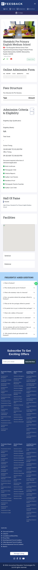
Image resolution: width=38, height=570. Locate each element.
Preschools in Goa (5, 420)
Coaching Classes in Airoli (31, 449)
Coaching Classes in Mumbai (31, 388)
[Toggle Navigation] (35, 3)
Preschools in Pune (6, 401)
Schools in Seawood (19, 494)
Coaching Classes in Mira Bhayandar (31, 384)
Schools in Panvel (18, 487)
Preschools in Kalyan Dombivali (6, 380)
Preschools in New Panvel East (5, 495)
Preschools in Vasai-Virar (6, 417)
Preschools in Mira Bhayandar (5, 384)
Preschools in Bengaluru (4, 376)
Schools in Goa (17, 415)
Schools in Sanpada (18, 491)
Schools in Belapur (18, 451)
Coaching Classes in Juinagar (31, 460)
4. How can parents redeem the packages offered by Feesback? (17, 298)
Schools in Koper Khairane (18, 468)
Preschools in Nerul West (6, 487)
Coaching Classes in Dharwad (31, 436)
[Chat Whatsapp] (36, 283)
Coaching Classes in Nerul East (31, 486)
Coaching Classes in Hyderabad (31, 418)
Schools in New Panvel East (17, 483)
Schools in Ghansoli (18, 453)
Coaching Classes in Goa (31, 425)
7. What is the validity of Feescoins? (13, 313)
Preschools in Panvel (6, 498)
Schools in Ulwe (17, 496)
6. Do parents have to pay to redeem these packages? (17, 308)
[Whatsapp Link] (14, 558)
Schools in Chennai (18, 405)
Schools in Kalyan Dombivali (18, 379)
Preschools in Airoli (6, 449)
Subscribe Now (30, 361)
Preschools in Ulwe (6, 510)
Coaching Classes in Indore (31, 429)
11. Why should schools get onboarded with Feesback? (15, 334)
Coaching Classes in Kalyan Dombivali (31, 380)
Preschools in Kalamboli (4, 463)
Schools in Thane (18, 399)
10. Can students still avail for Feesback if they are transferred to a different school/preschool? (17, 328)
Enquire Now (31, 59)
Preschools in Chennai (4, 410)
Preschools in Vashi (6, 512)
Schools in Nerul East (19, 473)
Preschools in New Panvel (5, 491)
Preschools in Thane (6, 403)
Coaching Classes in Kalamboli (31, 464)
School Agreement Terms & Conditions (12, 540)
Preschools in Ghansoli (4, 455)
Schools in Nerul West (18, 476)
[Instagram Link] (20, 558)
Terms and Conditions (8, 531)
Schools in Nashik (18, 390)
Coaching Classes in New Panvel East (31, 498)
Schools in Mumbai (18, 386)
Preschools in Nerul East (6, 484)
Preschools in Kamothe (4, 466)
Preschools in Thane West (6, 406)
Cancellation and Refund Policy (10, 536)
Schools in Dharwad (19, 422)
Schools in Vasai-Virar (18, 411)
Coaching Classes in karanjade (31, 471)
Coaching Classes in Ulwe (31, 516)
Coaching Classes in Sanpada (31, 509)
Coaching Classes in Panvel (31, 501)
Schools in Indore (18, 417)
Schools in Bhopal (18, 419)
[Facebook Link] (17, 558)
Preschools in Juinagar (4, 459)
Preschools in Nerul (6, 481)
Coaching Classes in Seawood (31, 513)
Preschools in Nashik (6, 395)
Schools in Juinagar (18, 455)
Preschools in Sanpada (4, 503)
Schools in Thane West (18, 402)
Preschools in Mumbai (4, 388)
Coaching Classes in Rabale (31, 505)
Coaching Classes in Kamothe (31, 468)
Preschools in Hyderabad (4, 413)
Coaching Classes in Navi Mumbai (31, 399)
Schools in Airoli (18, 449)
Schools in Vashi (18, 498)
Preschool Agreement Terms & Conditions (13, 544)
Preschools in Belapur (4, 451)
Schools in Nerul (18, 471)
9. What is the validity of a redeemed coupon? (15, 322)
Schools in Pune (17, 396)
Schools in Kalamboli (19, 458)
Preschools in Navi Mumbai (5, 397)
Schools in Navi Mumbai (17, 393)
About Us (5, 546)
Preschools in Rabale (6, 500)
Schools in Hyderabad (16, 408)
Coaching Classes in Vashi (31, 520)
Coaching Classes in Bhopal (31, 433)
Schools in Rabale (18, 489)
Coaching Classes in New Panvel (31, 494)
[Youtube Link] (23, 558)
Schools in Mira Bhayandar (17, 382)
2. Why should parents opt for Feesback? (14, 288)
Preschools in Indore (6, 423)
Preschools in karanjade (4, 470)
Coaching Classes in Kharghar (31, 475)
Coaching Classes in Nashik (31, 395)
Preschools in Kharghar (4, 474)
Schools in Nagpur (18, 388)
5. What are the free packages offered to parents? (16, 303)
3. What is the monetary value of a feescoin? (15, 292)
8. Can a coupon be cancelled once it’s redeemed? (17, 317)
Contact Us (5, 533)
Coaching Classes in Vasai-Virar (31, 421)
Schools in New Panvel (17, 480)
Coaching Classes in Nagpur (31, 391)
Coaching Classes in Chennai (31, 414)
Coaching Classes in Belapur (31, 453)
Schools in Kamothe (19, 460)
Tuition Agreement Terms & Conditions (12, 542)
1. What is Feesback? (9, 283)
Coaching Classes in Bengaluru (31, 376)
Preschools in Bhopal (4, 425)
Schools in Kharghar (19, 465)
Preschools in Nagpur (4, 391)
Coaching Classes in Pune (31, 403)
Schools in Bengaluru (19, 376)
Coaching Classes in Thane (31, 406)
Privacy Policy (6, 538)
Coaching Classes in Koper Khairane (31, 479)
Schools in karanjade (19, 462)
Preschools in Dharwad (4, 429)
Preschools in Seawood (4, 507)
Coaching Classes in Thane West (31, 410)
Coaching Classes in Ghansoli (31, 456)
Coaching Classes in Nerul (31, 483)
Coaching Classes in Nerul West (31, 490)
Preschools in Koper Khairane (6, 477)
